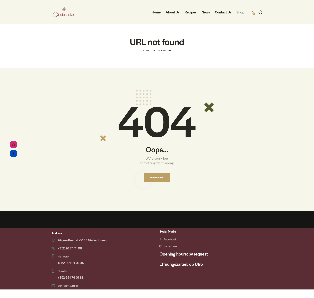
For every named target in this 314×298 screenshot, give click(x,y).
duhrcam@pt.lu (68, 286)
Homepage (157, 177)
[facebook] (13, 153)
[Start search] (260, 12)
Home (146, 50)
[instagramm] (13, 144)
